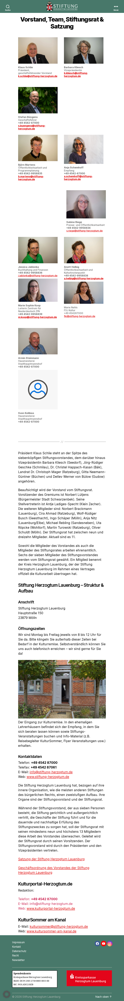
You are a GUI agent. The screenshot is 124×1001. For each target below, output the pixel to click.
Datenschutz (19, 951)
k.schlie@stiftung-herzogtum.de (37, 76)
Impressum (18, 942)
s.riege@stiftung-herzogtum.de (84, 230)
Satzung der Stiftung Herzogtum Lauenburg (51, 859)
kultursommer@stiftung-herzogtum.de (59, 926)
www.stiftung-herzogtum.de (48, 777)
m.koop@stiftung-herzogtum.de (37, 317)
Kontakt (16, 946)
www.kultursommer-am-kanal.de (51, 931)
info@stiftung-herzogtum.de (51, 772)
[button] (6, 994)
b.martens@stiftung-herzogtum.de (31, 178)
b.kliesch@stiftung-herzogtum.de (76, 74)
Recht (15, 955)
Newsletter (18, 960)
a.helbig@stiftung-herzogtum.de (83, 278)
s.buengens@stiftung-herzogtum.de (31, 127)
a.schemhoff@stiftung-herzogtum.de (78, 178)
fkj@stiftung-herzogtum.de (79, 316)
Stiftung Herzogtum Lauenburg (41, 996)
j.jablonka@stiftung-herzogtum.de (37, 275)
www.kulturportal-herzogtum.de (51, 908)
